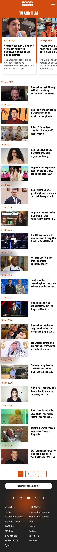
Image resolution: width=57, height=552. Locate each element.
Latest (32, 526)
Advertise (10, 507)
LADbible (9, 526)
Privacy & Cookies (14, 516)
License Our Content (39, 511)
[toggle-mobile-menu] (53, 4)
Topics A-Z (34, 535)
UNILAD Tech (35, 507)
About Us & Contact (39, 516)
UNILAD (9, 531)
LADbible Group (13, 521)
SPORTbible (11, 535)
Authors (33, 540)
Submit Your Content (28, 485)
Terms (8, 511)
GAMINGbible (12, 540)
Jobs (31, 521)
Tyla (7, 545)
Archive (32, 531)
